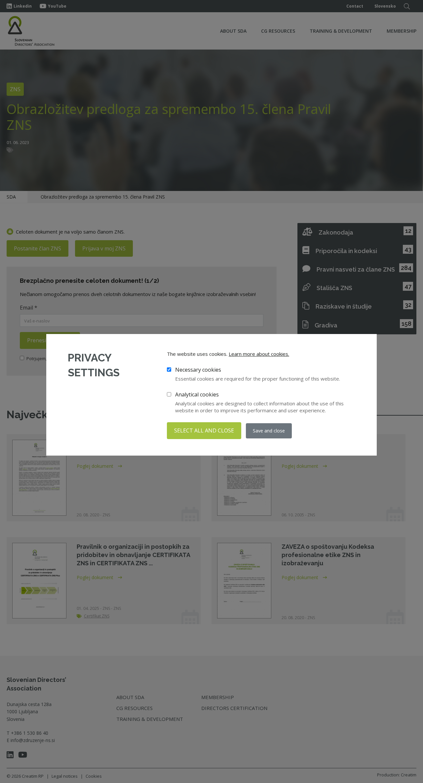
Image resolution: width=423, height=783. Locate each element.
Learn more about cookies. (259, 354)
